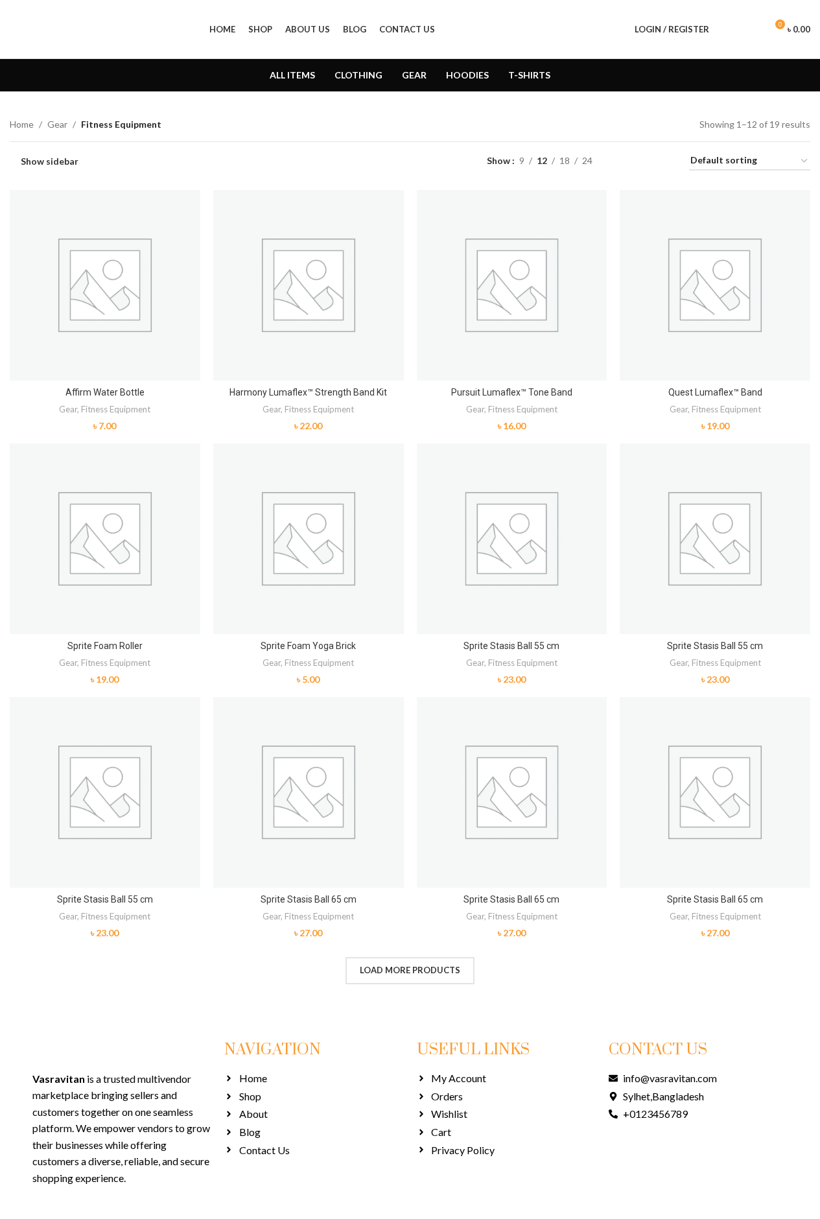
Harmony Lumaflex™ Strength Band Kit (308, 392)
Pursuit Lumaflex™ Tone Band (511, 392)
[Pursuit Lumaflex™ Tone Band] (512, 285)
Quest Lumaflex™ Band (715, 392)
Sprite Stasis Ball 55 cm (511, 646)
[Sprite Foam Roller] (105, 539)
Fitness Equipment (115, 409)
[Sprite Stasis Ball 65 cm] (308, 792)
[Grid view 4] (663, 161)
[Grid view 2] (622, 161)
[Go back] (26, 75)
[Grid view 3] (643, 161)
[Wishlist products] (750, 29)
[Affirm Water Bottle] (105, 285)
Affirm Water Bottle (105, 392)
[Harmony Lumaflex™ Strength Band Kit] (308, 285)
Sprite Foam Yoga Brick (308, 646)
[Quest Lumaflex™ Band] (715, 285)
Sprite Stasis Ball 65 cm (309, 899)
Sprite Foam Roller (105, 646)
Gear (57, 124)
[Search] (727, 29)
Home (22, 124)
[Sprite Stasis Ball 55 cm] (512, 539)
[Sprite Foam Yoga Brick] (308, 539)
